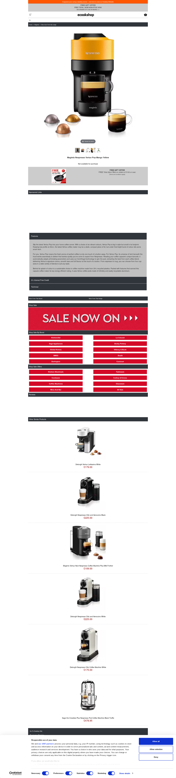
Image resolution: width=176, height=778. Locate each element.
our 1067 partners (46, 744)
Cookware (56, 378)
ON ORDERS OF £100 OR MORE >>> (88, 9)
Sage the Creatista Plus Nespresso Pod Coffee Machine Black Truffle (88, 718)
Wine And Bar (55, 390)
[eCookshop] (85, 15)
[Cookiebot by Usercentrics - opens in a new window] (15, 773)
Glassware (120, 384)
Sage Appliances (56, 344)
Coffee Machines (56, 384)
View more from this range (48, 24)
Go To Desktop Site (36, 731)
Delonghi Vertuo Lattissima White (88, 464)
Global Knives (56, 350)
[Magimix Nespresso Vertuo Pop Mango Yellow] (77, 150)
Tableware (120, 372)
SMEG (55, 355)
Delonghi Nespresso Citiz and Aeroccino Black (88, 515)
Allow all (156, 741)
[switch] (68, 773)
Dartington (55, 361)
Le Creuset (120, 338)
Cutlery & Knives (120, 378)
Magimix (36, 24)
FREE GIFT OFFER (88, 5)
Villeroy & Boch (120, 350)
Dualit (120, 355)
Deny (156, 757)
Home (30, 24)
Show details (124, 773)
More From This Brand (35, 298)
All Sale (120, 390)
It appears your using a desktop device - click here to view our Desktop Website (88, 2)
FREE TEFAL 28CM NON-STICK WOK (88, 7)
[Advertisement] (87, 213)
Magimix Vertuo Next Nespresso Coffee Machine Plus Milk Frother (88, 565)
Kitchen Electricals (55, 372)
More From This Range (95, 298)
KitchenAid (55, 338)
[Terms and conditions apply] (117, 174)
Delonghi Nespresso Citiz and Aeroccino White (88, 616)
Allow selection (156, 749)
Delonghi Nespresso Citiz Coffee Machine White (88, 667)
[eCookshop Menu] (30, 14)
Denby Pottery (120, 344)
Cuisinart (120, 361)
